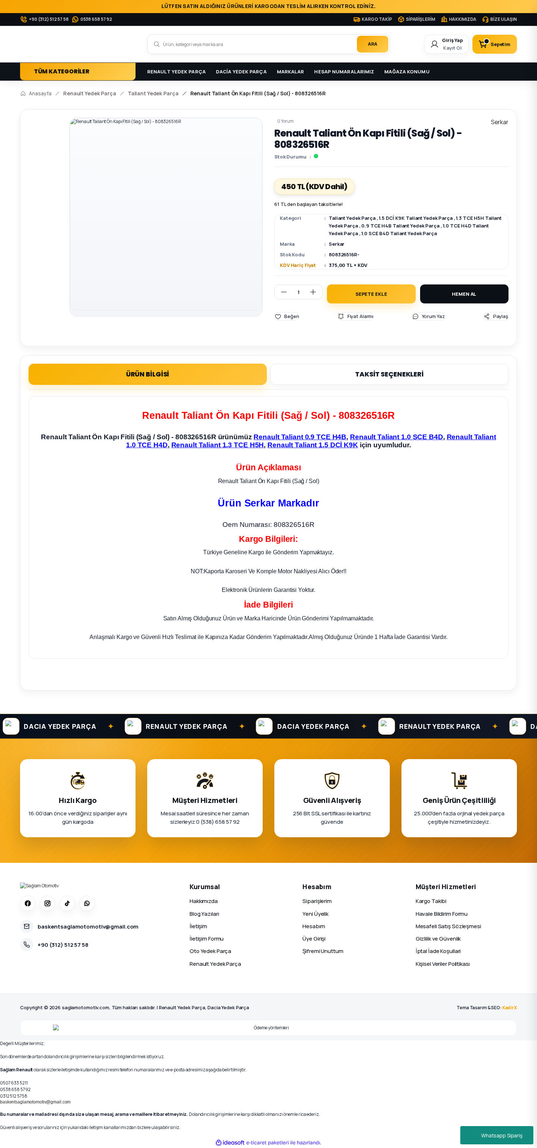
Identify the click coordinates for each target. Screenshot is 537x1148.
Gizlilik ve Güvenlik (438, 938)
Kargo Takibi (431, 901)
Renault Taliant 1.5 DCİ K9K (312, 445)
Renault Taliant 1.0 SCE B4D (396, 437)
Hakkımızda (204, 901)
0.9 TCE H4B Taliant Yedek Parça (400, 225)
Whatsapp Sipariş (501, 1135)
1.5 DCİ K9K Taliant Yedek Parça (415, 218)
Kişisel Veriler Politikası (443, 964)
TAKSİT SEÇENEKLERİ (389, 374)
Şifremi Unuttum (322, 951)
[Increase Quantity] (316, 291)
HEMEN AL (464, 294)
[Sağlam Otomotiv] (39, 886)
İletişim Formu (207, 938)
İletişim (198, 926)
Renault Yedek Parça (215, 964)
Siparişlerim (317, 901)
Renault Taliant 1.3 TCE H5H (217, 445)
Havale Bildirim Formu (442, 914)
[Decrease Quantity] (280, 291)
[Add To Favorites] (286, 316)
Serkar (336, 244)
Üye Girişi (313, 938)
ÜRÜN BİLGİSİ (148, 374)
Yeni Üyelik (315, 914)
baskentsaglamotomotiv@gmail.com (35, 1102)
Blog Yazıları (204, 914)
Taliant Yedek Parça (352, 218)
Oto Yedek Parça (210, 951)
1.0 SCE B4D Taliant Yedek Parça (399, 233)
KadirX (509, 1007)
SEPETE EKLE (371, 294)
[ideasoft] (230, 1142)
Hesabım (313, 926)
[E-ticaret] (267, 1143)
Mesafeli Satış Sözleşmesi (448, 926)
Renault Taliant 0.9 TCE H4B (300, 437)
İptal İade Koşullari (438, 951)
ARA (372, 44)
